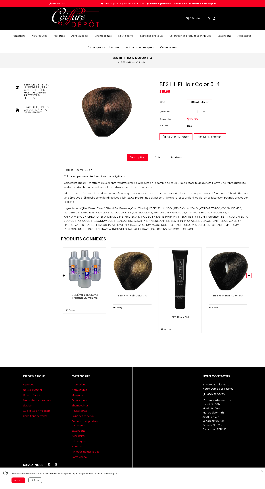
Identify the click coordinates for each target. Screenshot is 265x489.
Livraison (176, 157)
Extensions (78, 430)
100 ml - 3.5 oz (199, 102)
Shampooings (80, 405)
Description (138, 157)
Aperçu (72, 310)
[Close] (261, 470)
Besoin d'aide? (31, 395)
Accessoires (78, 436)
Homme (77, 446)
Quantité (164, 111)
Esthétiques (79, 441)
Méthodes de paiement (37, 400)
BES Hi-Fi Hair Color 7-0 (132, 295)
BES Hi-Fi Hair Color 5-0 (228, 295)
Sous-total (165, 119)
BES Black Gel (180, 317)
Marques (77, 395)
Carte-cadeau (80, 457)
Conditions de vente (35, 416)
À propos (28, 384)
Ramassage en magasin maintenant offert (124, 3)
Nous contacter (32, 389)
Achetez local (80, 400)
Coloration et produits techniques (85, 423)
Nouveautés (79, 389)
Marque (163, 125)
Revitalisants (79, 410)
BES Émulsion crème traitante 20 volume (85, 296)
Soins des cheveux (83, 416)
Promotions (79, 384)
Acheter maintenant (210, 136)
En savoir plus (110, 473)
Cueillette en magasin (36, 410)
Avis (157, 157)
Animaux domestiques (85, 451)
